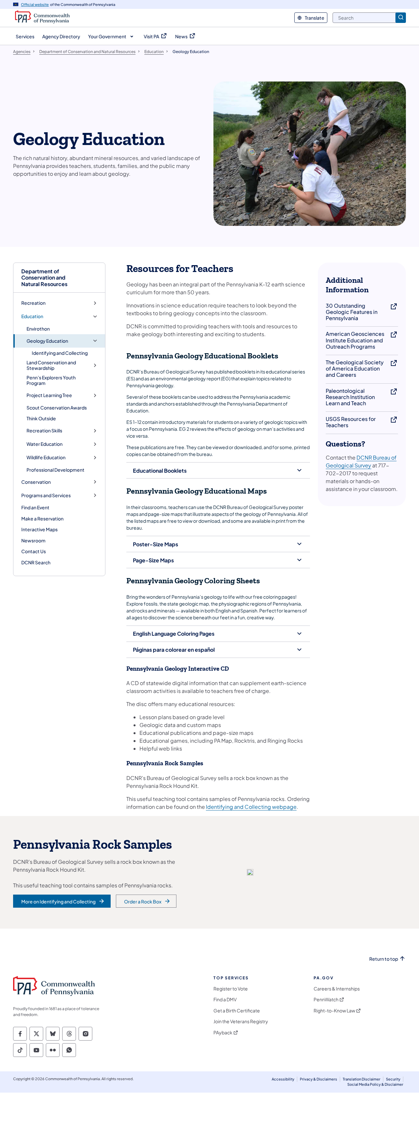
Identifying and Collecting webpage (251, 806)
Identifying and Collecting (60, 353)
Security (393, 1079)
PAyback (222, 1032)
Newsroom (33, 540)
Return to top (383, 959)
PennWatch (326, 999)
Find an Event (35, 507)
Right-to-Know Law (334, 1010)
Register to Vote (230, 988)
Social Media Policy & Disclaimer (375, 1084)
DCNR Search (35, 562)
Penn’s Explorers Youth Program (51, 380)
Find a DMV (225, 999)
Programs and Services (46, 495)
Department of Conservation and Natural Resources (44, 277)
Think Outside (41, 418)
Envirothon (38, 329)
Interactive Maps (39, 529)
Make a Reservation (42, 518)
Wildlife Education (46, 457)
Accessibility (283, 1079)
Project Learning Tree (49, 395)
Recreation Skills (44, 430)
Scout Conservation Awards (57, 407)
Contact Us (33, 551)
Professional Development (55, 470)
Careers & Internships (337, 988)
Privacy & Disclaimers (318, 1079)
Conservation (36, 482)
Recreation (33, 303)
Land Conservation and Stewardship (51, 365)
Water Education (45, 444)
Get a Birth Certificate (236, 1010)
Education (32, 316)
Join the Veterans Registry (240, 1021)
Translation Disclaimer (361, 1079)
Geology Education (47, 341)
